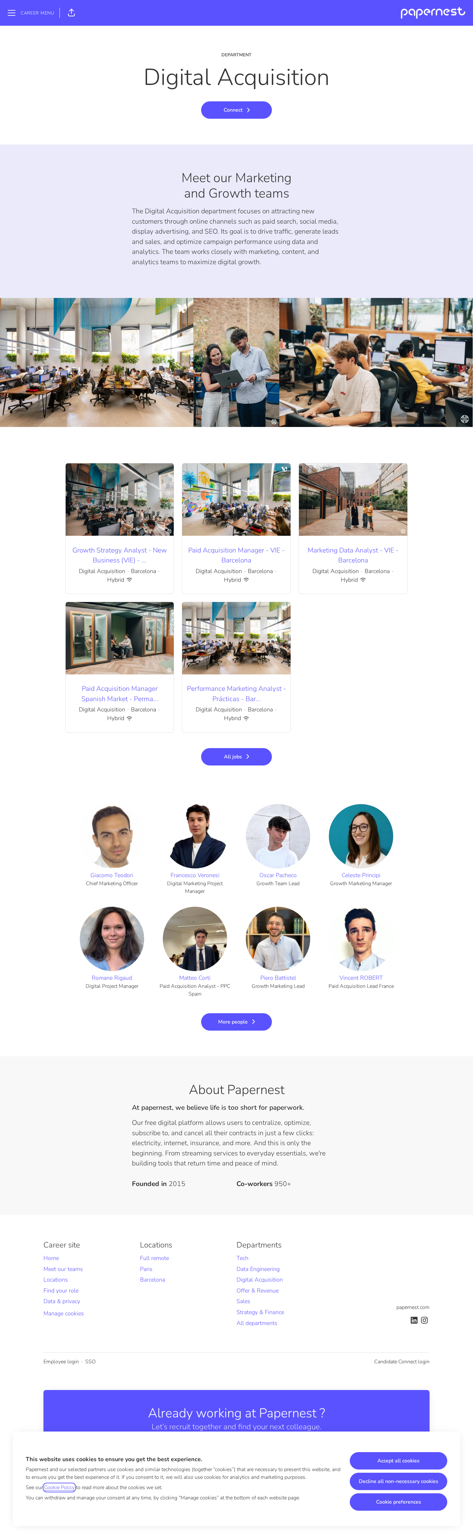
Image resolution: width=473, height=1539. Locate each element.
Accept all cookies (398, 1460)
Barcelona (152, 1280)
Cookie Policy (59, 1487)
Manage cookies (63, 1313)
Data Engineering (258, 1269)
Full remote (154, 1258)
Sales (243, 1301)
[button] (71, 13)
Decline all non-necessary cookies (398, 1481)
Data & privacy (61, 1301)
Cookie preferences (398, 1502)
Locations (55, 1280)
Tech (242, 1258)
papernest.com (413, 1307)
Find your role (61, 1290)
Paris (146, 1269)
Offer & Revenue (257, 1290)
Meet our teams (63, 1269)
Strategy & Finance (260, 1312)
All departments (256, 1323)
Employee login (61, 1361)
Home (51, 1258)
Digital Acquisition (259, 1280)
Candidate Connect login (402, 1361)
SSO (90, 1361)
